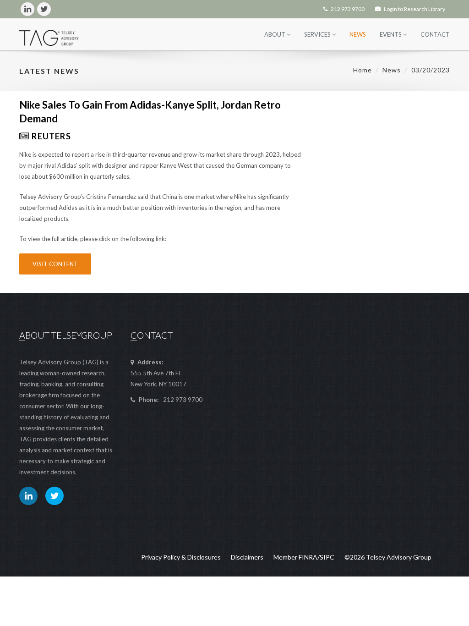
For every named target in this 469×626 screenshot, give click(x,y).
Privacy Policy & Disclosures (181, 557)
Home (362, 70)
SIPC (327, 557)
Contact (435, 34)
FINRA (308, 557)
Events (391, 34)
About (275, 34)
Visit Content (55, 264)
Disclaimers (247, 557)
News (357, 34)
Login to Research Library (414, 8)
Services (318, 34)
